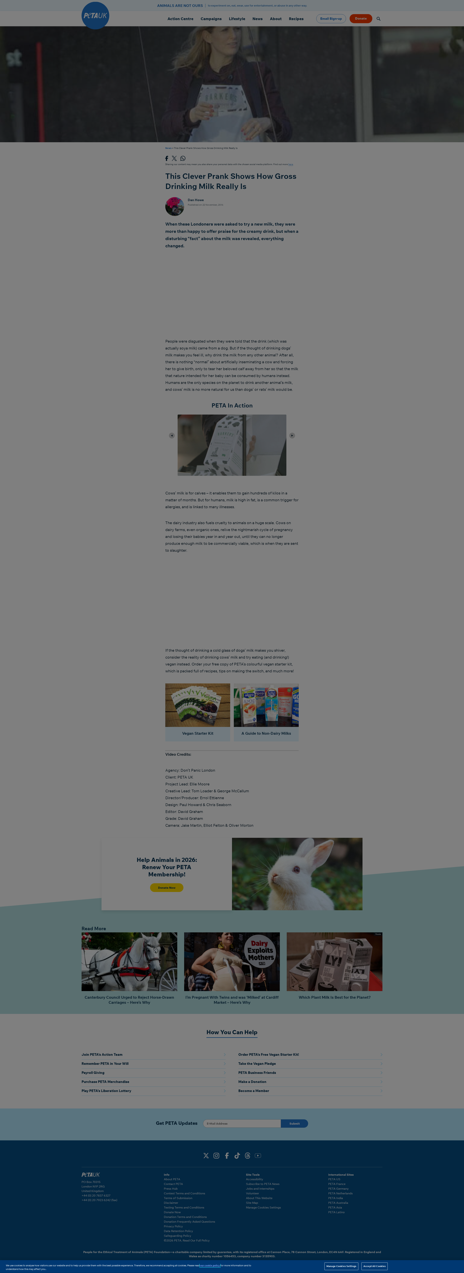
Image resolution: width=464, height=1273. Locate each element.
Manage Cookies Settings (341, 1266)
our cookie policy (210, 1265)
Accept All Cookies (374, 1266)
